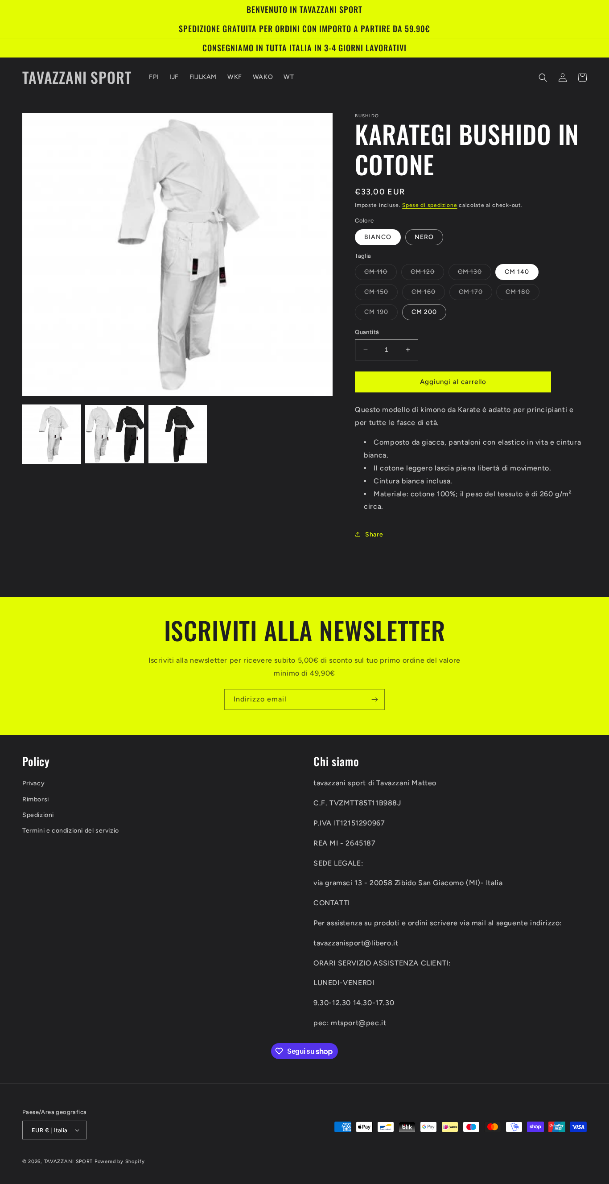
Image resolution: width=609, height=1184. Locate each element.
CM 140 (517, 272)
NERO (424, 237)
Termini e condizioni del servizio (70, 830)
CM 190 (381, 314)
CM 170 (475, 294)
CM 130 (474, 274)
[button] (543, 77)
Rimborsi (35, 799)
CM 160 (428, 294)
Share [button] (374, 534)
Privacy (33, 783)
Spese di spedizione (429, 205)
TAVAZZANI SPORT (68, 1161)
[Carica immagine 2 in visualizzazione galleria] (114, 434)
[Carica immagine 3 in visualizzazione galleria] (177, 434)
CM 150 (381, 294)
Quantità (367, 332)
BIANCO (377, 237)
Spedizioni (38, 815)
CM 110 (380, 274)
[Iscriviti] (374, 699)
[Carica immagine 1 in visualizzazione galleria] (51, 434)
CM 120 (427, 274)
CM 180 (522, 294)
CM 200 (424, 312)
